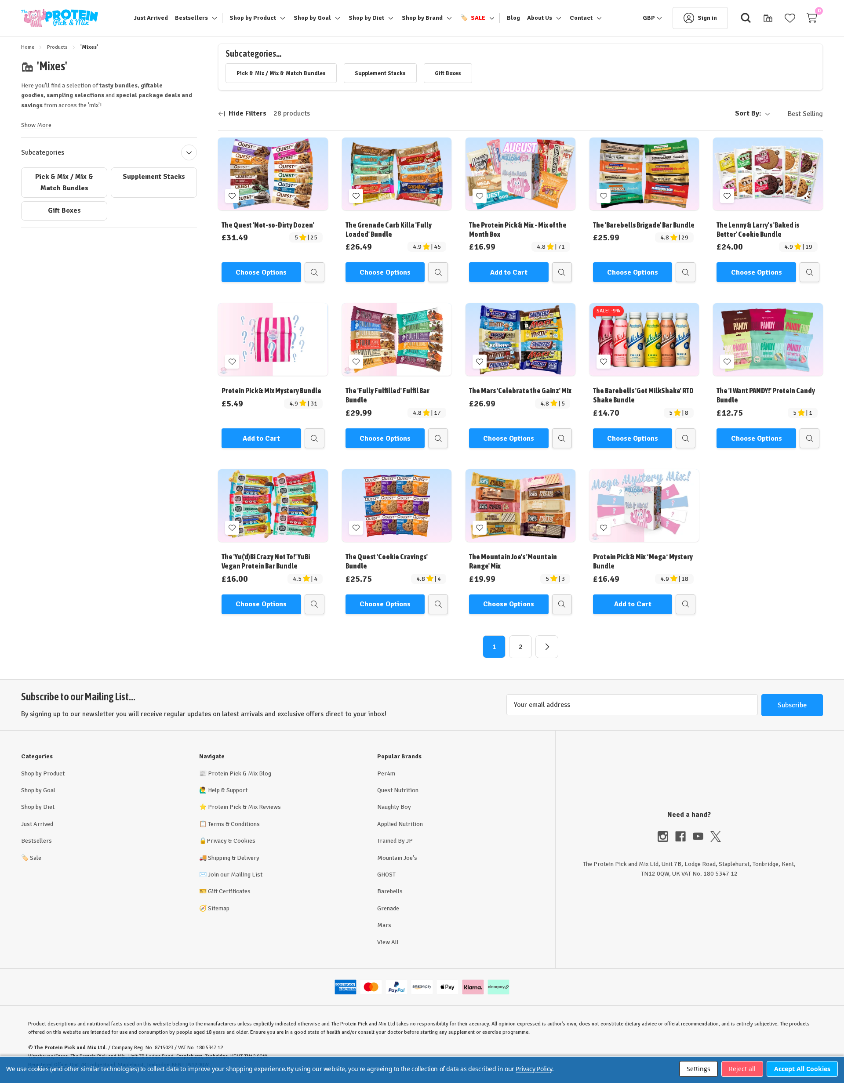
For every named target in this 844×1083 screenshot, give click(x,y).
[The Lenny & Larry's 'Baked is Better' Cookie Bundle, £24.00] (768, 174)
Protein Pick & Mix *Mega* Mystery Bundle (643, 561)
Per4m (386, 773)
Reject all (742, 1069)
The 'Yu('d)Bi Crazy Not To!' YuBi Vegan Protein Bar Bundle (266, 561)
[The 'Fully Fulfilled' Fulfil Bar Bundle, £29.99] (397, 339)
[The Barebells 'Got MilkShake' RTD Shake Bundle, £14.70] (644, 339)
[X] (715, 836)
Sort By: (748, 113)
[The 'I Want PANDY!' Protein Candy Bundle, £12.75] (768, 339)
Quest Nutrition (397, 790)
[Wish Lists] (790, 18)
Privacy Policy (534, 1069)
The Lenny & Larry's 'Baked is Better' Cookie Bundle (758, 230)
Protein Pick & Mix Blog (239, 773)
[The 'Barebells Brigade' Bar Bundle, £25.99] (644, 174)
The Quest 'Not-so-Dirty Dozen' (268, 225)
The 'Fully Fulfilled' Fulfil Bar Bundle (387, 395)
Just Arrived (37, 824)
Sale (31, 858)
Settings (698, 1069)
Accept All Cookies (802, 1069)
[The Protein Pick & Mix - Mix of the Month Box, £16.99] (520, 174)
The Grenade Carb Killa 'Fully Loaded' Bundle (389, 230)
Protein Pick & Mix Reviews (244, 807)
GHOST (386, 874)
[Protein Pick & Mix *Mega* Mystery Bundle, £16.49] (644, 505)
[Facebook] (684, 836)
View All (388, 942)
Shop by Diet (38, 807)
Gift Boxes (64, 210)
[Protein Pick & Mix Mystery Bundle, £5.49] (273, 339)
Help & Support (227, 790)
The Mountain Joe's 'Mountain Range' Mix (513, 561)
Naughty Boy (394, 807)
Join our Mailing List (235, 874)
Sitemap (218, 908)
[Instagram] (666, 836)
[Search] (746, 18)
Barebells (390, 891)
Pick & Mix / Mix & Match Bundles (64, 182)
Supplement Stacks (154, 176)
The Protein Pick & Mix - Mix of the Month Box (518, 230)
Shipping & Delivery (233, 858)
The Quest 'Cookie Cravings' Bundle (387, 561)
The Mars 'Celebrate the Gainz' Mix (520, 390)
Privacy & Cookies (231, 840)
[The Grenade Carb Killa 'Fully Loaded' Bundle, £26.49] (397, 174)
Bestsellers (36, 840)
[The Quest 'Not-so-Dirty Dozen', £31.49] (273, 174)
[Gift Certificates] (768, 18)
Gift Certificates (229, 891)
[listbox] (798, 114)
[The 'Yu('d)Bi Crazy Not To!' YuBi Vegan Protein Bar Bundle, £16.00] (273, 505)
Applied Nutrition (400, 824)
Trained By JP (395, 840)
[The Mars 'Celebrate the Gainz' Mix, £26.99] (520, 339)
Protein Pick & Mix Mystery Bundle (271, 390)
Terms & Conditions (234, 824)
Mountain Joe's (397, 858)
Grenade (388, 908)
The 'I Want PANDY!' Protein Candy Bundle (766, 395)
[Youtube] (701, 836)
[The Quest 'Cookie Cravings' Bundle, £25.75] (397, 505)
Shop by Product (43, 773)
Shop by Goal (38, 790)
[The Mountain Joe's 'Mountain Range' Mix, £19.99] (520, 505)
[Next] (547, 647)
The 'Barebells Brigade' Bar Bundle (644, 225)
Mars (384, 925)
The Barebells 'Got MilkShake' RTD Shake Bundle (643, 395)
